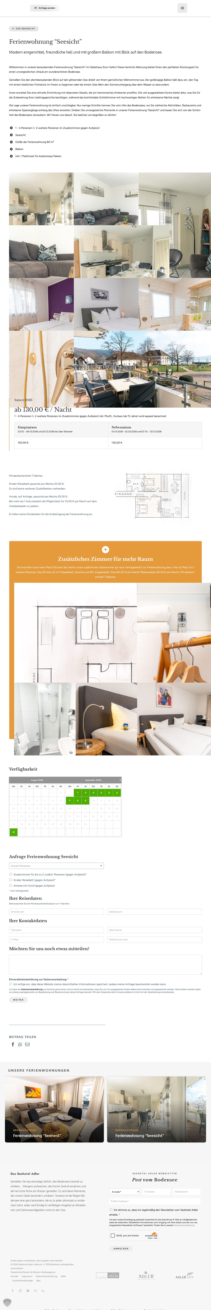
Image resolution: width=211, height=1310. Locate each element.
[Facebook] (13, 1045)
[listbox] (56, 866)
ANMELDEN (121, 1248)
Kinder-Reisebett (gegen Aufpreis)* (35, 880)
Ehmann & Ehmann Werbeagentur (39, 1272)
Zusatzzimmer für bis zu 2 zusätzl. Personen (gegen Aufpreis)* (50, 874)
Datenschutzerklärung (32, 989)
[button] (7, 1303)
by (21, 1272)
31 (14, 832)
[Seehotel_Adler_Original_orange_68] (107, 1273)
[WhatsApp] (20, 1045)
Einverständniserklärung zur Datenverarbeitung (39, 979)
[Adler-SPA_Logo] (185, 1273)
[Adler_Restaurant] (146, 1272)
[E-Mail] (27, 1045)
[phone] (43, 1290)
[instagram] (20, 1290)
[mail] (35, 1290)
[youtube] (28, 1290)
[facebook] (12, 1290)
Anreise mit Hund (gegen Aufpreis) (34, 885)
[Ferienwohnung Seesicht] (155, 465)
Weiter (18, 1000)
